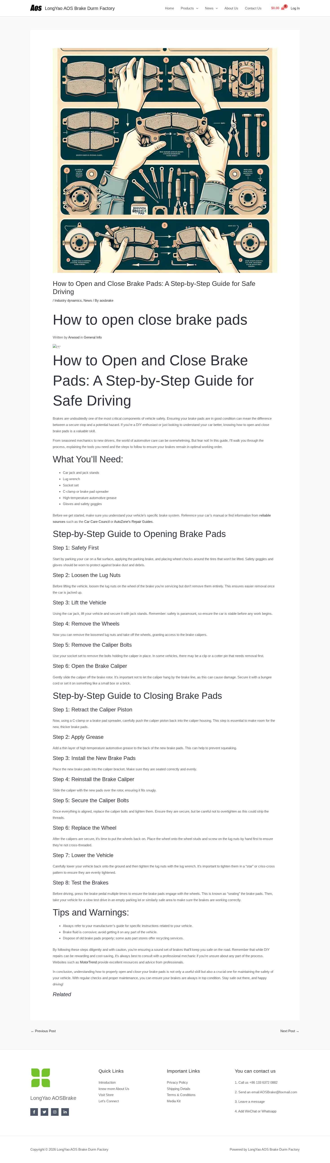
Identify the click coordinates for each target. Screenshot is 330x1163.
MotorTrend (88, 962)
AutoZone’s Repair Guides (133, 522)
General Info (93, 337)
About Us (231, 8)
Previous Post (43, 1031)
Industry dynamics (68, 300)
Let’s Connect (109, 1101)
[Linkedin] (65, 1112)
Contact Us (253, 8)
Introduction (107, 1082)
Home (169, 8)
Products (187, 8)
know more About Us (114, 1089)
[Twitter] (44, 1112)
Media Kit (173, 1101)
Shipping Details (178, 1089)
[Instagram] (55, 1112)
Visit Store (106, 1095)
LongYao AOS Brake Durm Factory (80, 8)
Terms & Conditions (181, 1095)
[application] (196, 8)
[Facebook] (34, 1112)
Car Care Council (97, 522)
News (209, 8)
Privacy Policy (177, 1082)
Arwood (73, 337)
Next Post (289, 1031)
